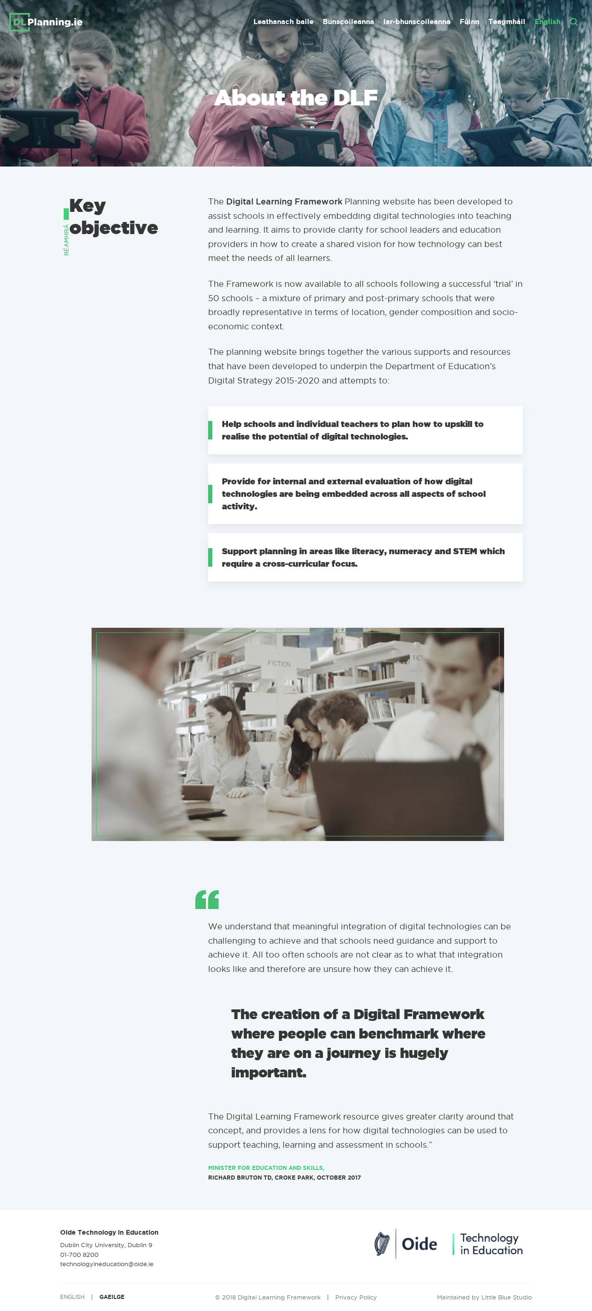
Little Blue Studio (506, 1297)
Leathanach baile (283, 21)
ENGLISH (72, 1297)
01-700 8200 (79, 1254)
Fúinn (469, 21)
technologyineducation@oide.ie (107, 1264)
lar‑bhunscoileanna (416, 21)
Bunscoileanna (348, 21)
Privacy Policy (356, 1297)
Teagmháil (506, 21)
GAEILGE (111, 1297)
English (548, 21)
